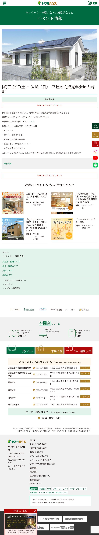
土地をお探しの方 (36, 452)
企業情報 (33, 467)
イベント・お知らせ (13, 256)
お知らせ (8, 284)
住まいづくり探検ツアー (15, 280)
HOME (32, 440)
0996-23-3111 (42, 398)
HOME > (5, 252)
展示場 (65, 499)
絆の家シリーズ (35, 483)
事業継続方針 (35, 479)
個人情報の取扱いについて (40, 475)
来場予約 (57, 351)
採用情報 (33, 471)
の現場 (39, 502)
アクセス (86, 368)
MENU (4, 3)
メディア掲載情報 (12, 288)
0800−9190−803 (50, 418)
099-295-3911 (42, 368)
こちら (32, 121)
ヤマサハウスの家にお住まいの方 (42, 463)
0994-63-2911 (42, 390)
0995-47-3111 (42, 382)
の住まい (40, 499)
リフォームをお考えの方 (39, 456)
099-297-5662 (42, 374)
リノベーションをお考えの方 (40, 460)
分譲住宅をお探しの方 (38, 448)
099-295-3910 (42, 404)
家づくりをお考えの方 (38, 444)
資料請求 (28, 351)
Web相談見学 (83, 351)
